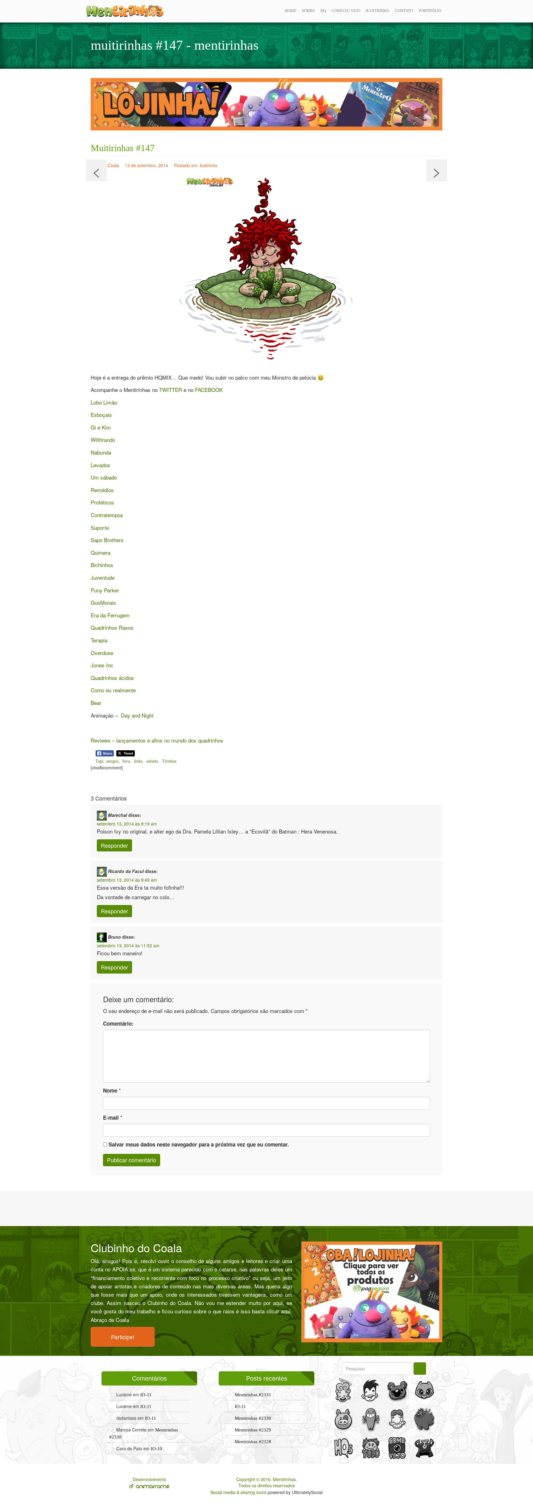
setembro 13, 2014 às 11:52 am (128, 945)
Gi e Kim (101, 427)
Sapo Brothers (107, 540)
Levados (100, 465)
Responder (114, 845)
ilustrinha (377, 10)
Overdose (102, 653)
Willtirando (103, 439)
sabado (152, 761)
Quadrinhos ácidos (112, 677)
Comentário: (118, 1023)
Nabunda (101, 452)
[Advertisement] (266, 1208)
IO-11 (145, 1394)
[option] (266, 104)
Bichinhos (102, 565)
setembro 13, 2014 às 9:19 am (127, 824)
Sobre (308, 10)
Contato (404, 10)
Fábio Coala (107, 165)
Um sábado (104, 477)
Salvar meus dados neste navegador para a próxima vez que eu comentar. (199, 1144)
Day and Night (137, 715)
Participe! (122, 1337)
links (138, 761)
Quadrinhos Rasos (112, 627)
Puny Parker (105, 590)
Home (290, 10)
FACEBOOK (209, 389)
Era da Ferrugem (110, 615)
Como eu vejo (346, 10)
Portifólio (430, 10)
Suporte (100, 527)
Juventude (102, 577)
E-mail (111, 1117)
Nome (110, 1090)
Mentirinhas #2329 (253, 1429)
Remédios (102, 490)
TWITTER (170, 389)
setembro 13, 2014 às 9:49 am (127, 880)
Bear (96, 702)
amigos (112, 761)
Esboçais (101, 414)
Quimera (100, 552)
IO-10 (156, 1448)
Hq (323, 10)
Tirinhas (169, 761)
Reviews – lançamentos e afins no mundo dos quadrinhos (157, 740)
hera (126, 761)
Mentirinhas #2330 (253, 1418)
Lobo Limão (104, 402)
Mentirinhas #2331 (253, 1394)
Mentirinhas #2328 (253, 1441)
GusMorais (103, 602)
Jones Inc (102, 665)
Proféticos (102, 502)
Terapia (99, 640)
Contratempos (107, 515)
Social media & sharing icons (239, 1492)
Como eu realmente (113, 690)
